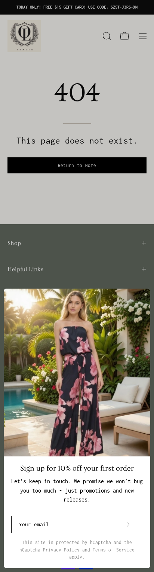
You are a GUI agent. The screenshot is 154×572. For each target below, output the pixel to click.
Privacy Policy (61, 549)
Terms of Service (114, 549)
